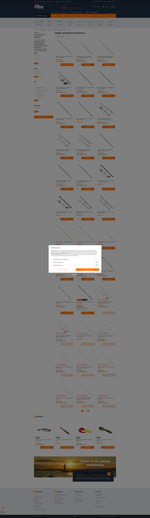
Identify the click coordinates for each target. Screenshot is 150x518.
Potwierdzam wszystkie (87, 269)
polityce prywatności (65, 252)
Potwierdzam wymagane (63, 269)
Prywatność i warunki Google (56, 253)
